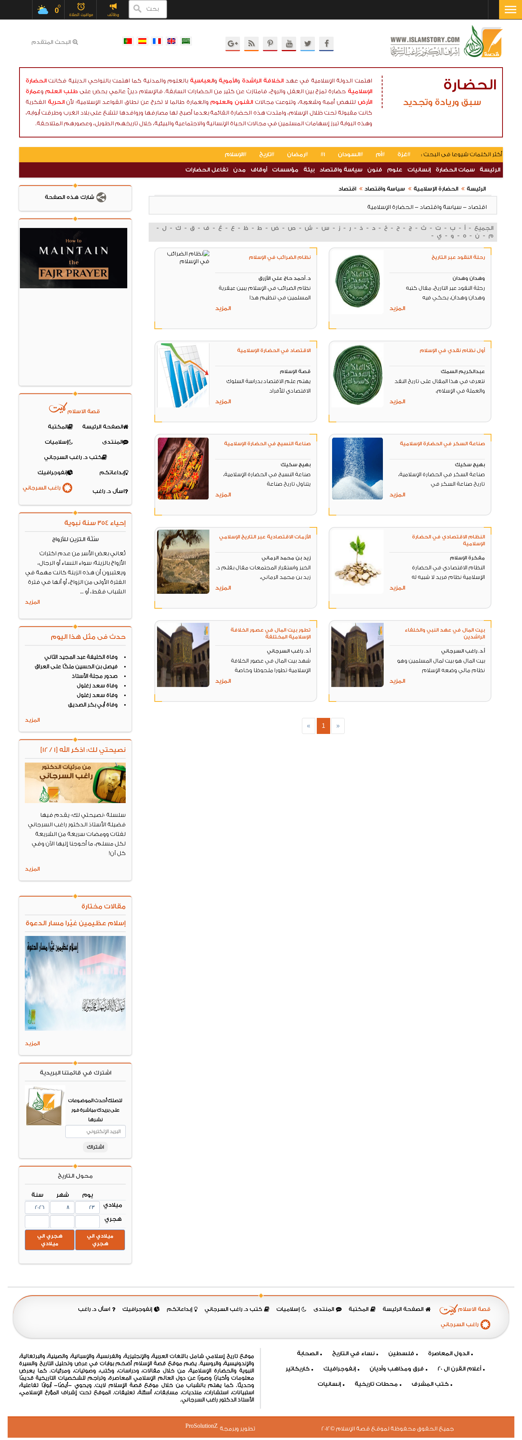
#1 (323, 154)
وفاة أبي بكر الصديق (93, 705)
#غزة (403, 154)
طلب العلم (61, 91)
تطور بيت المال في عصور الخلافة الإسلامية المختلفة (270, 633)
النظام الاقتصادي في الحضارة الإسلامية (448, 540)
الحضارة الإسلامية (435, 189)
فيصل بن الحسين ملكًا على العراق (76, 667)
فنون (374, 169)
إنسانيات (419, 169)
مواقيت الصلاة (81, 14)
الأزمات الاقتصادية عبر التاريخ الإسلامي (265, 537)
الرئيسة (490, 169)
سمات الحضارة (455, 169)
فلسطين (401, 1353)
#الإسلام (235, 154)
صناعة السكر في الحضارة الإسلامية (442, 443)
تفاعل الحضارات (206, 169)
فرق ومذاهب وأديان (397, 1369)
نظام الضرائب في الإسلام (280, 257)
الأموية (228, 81)
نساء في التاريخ (353, 1353)
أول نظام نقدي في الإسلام (452, 350)
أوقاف (259, 169)
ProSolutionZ (206, 1426)
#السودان (350, 154)
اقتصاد (347, 189)
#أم (380, 154)
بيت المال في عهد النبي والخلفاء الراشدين (445, 633)
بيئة (308, 169)
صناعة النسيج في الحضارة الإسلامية (267, 443)
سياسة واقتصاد (340, 169)
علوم (394, 169)
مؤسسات (285, 169)
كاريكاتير (297, 1369)
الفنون (244, 102)
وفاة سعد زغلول (97, 686)
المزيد (397, 308)
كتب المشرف (430, 1384)
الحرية (56, 102)
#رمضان (297, 154)
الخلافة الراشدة (263, 81)
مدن (239, 169)
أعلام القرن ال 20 (459, 1369)
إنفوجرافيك (339, 1369)
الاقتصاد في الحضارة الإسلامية (274, 350)
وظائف (113, 14)
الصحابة (307, 1353)
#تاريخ (266, 154)
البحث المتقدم (51, 42)
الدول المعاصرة (448, 1353)
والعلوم (221, 102)
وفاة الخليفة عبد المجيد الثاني (81, 657)
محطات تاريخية (376, 1384)
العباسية (202, 81)
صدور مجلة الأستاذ (95, 676)
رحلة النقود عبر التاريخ (458, 257)
